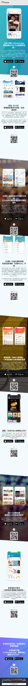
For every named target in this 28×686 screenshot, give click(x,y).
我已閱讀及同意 (14, 684)
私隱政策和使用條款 (16, 680)
